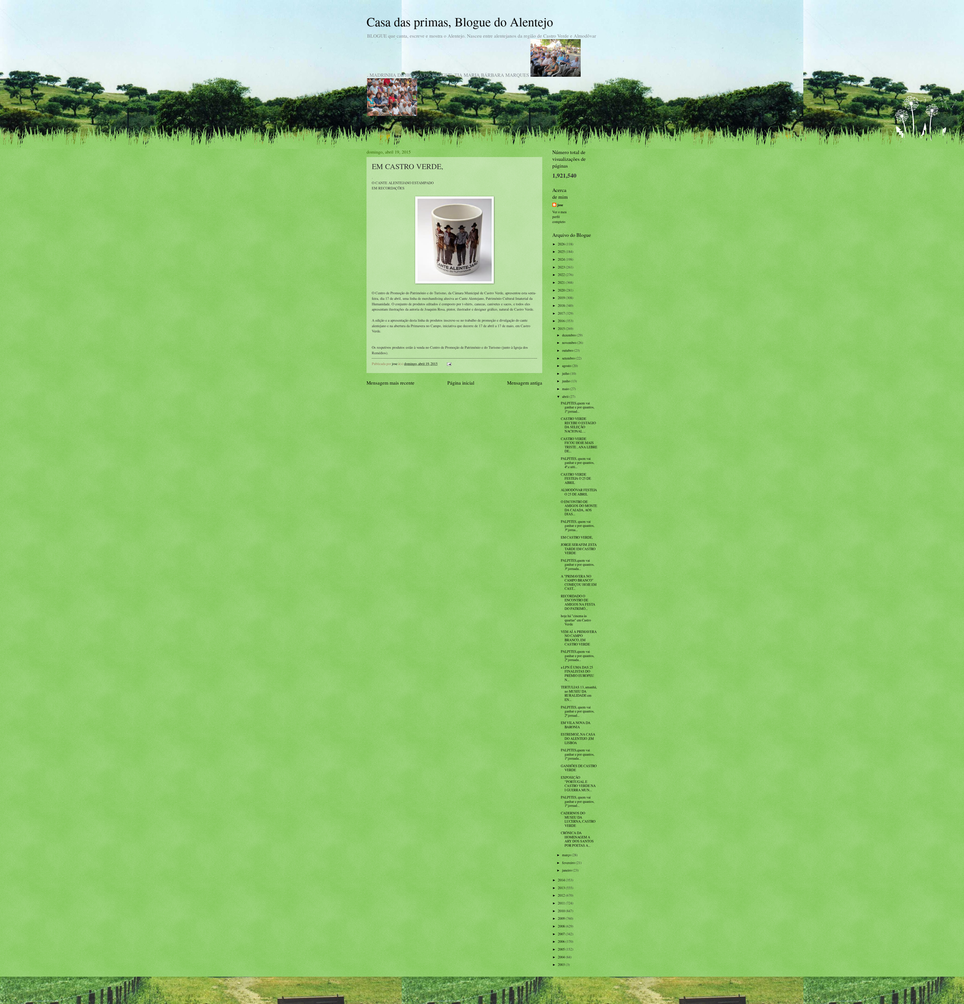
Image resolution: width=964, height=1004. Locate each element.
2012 (562, 895)
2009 (562, 918)
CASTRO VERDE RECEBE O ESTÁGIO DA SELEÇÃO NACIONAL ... (578, 425)
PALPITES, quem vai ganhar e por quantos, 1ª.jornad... (577, 801)
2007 (562, 933)
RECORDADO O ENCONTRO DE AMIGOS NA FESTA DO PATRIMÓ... (578, 602)
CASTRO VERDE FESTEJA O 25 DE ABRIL (576, 478)
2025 (562, 251)
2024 (562, 259)
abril (565, 396)
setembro (569, 358)
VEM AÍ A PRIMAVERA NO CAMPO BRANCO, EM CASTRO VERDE (579, 638)
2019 (562, 297)
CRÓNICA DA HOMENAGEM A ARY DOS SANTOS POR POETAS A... (577, 839)
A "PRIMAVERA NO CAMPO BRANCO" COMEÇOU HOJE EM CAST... (578, 582)
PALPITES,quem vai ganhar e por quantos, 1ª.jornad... (577, 407)
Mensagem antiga (524, 383)
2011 (562, 903)
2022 (562, 274)
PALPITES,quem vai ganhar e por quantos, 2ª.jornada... (577, 655)
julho (566, 373)
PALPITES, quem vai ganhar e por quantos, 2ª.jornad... (577, 711)
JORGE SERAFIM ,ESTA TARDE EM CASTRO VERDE (579, 548)
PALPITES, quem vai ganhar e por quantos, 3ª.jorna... (577, 525)
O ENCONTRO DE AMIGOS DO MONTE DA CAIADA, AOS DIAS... (579, 508)
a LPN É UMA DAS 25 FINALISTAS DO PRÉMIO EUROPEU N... (577, 673)
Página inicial (460, 383)
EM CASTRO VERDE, (577, 537)
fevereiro (569, 862)
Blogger (509, 994)
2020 (562, 290)
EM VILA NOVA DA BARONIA (575, 724)
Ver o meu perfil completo (559, 216)
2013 (562, 887)
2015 (562, 328)
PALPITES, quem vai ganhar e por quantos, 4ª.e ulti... (577, 462)
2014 (562, 880)
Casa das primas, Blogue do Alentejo (460, 21)
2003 (562, 964)
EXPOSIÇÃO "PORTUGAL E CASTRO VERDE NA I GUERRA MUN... (578, 783)
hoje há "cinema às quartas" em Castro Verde (576, 619)
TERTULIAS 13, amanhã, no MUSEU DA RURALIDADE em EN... (579, 693)
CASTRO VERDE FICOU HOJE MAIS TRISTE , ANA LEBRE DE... (579, 445)
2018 (562, 305)
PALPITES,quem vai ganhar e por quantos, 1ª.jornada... (577, 754)
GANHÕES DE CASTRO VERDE (579, 767)
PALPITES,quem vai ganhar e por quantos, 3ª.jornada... (577, 564)
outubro (568, 350)
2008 (562, 926)
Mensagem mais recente (390, 383)
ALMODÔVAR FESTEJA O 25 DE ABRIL (579, 491)
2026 (562, 244)
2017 (562, 313)
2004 (562, 957)
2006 (562, 941)
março (567, 854)
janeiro (567, 870)
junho (566, 381)
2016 (562, 320)
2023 (562, 267)
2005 (562, 949)
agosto (567, 365)
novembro (569, 342)
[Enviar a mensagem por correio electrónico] (448, 363)
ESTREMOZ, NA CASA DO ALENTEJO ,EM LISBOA (578, 738)
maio (566, 388)
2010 (562, 910)
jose (560, 205)
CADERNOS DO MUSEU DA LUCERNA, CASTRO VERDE (578, 819)
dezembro (569, 335)
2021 (562, 282)
